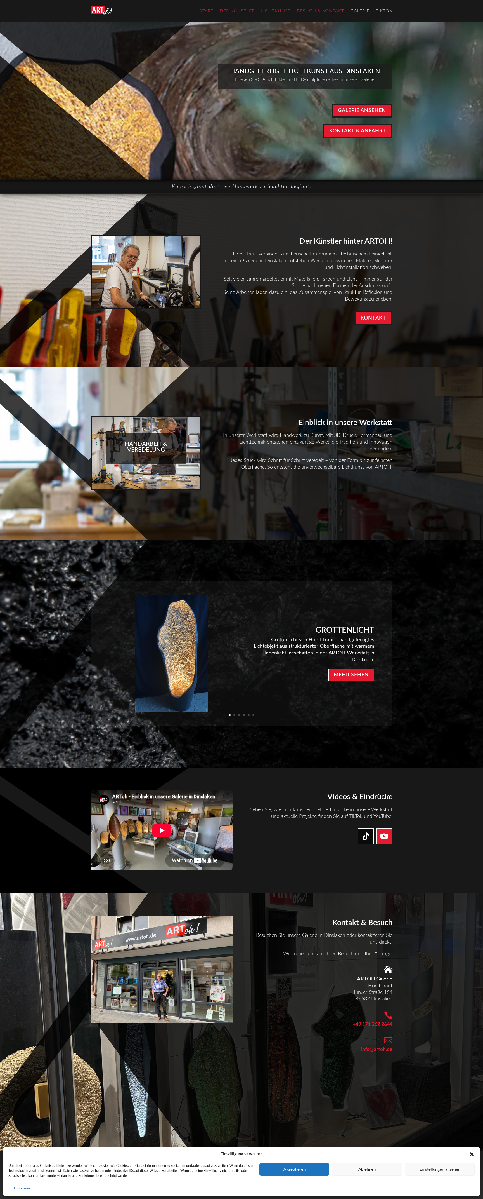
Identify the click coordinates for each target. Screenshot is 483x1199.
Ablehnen (367, 1169)
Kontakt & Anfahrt (357, 130)
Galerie (360, 11)
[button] (472, 1154)
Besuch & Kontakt (320, 11)
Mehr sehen (351, 674)
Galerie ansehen (362, 110)
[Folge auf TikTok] (366, 836)
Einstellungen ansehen (439, 1169)
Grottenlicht (345, 630)
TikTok (384, 11)
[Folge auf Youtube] (384, 836)
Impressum (22, 1188)
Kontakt (373, 318)
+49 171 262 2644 (372, 1024)
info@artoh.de (376, 1049)
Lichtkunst (276, 11)
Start (206, 11)
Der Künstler (237, 11)
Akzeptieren (294, 1169)
